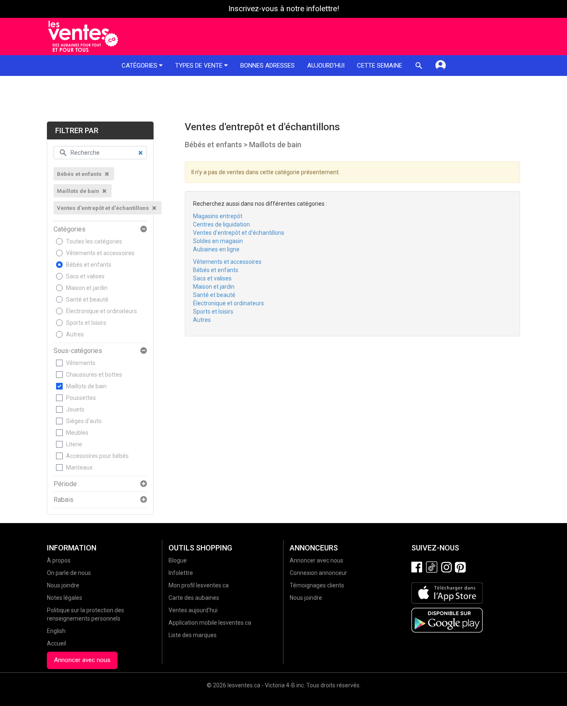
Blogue (178, 560)
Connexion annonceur (318, 573)
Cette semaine (379, 65)
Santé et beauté (87, 299)
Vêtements (80, 363)
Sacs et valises (85, 276)
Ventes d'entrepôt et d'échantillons (238, 232)
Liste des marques (193, 635)
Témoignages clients (317, 585)
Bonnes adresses (267, 65)
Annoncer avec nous (82, 660)
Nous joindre (63, 585)
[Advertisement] (283, 98)
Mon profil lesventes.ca (199, 585)
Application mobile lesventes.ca (210, 622)
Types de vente (199, 65)
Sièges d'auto (84, 421)
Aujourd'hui (326, 65)
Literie (74, 444)
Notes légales (64, 597)
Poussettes (81, 397)
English (56, 631)
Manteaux (79, 467)
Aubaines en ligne (216, 249)
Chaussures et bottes (94, 374)
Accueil (56, 643)
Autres (75, 334)
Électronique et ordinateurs (101, 311)
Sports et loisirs (86, 322)
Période (65, 484)
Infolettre (181, 573)
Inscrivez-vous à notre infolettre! (283, 8)
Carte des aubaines (194, 597)
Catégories (140, 65)
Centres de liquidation (221, 224)
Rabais (63, 500)
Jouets (75, 409)
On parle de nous (69, 573)
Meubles (77, 432)
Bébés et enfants (88, 264)
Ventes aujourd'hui (193, 610)
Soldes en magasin (218, 241)
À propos (59, 560)
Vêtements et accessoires (100, 253)
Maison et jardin (87, 288)
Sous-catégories (78, 351)
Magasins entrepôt (217, 216)
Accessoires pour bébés (97, 456)
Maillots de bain (86, 386)
